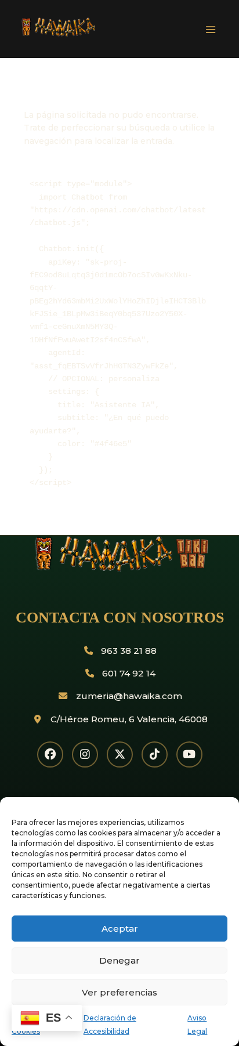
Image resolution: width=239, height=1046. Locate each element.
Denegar (119, 960)
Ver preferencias (119, 992)
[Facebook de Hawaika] (50, 754)
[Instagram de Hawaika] (85, 754)
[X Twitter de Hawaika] (120, 754)
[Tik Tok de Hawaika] (155, 754)
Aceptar (120, 928)
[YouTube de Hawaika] (189, 754)
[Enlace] (105, 34)
